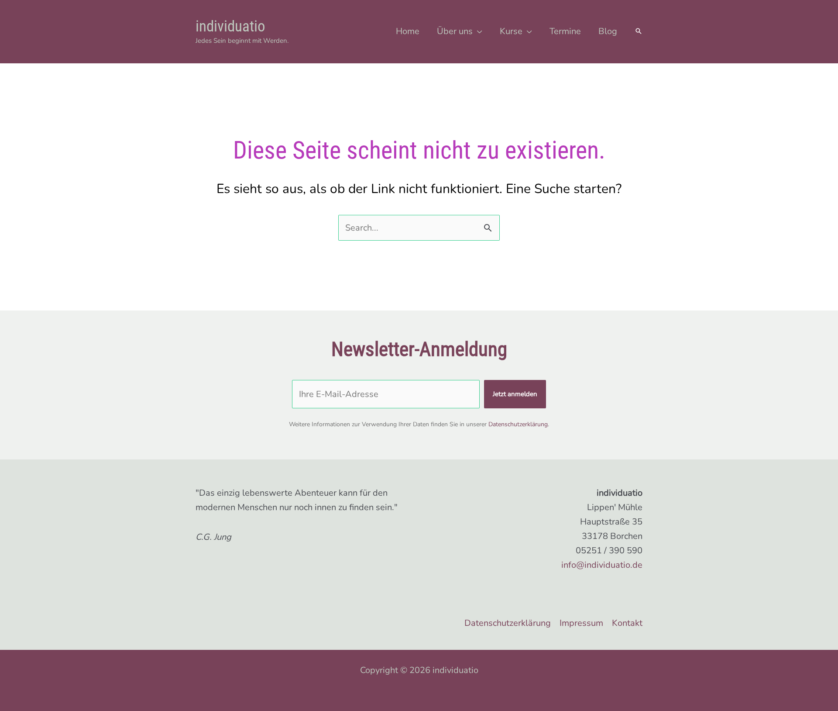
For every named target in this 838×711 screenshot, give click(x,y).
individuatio (230, 26)
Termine (565, 31)
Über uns (455, 31)
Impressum (581, 623)
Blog (607, 31)
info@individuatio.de (601, 565)
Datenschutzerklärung (518, 424)
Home (407, 31)
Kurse (511, 31)
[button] (638, 32)
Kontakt (627, 623)
